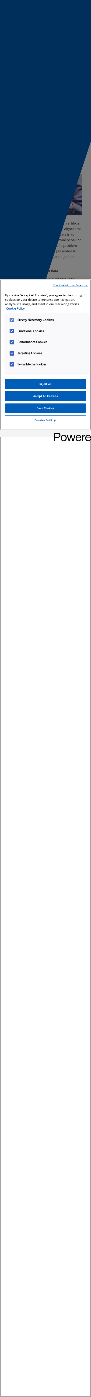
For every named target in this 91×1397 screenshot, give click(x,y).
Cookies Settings (45, 420)
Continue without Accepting (70, 285)
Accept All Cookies (45, 396)
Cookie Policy (15, 308)
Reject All (45, 384)
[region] (45, 838)
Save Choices (45, 408)
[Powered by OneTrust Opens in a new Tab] (71, 434)
